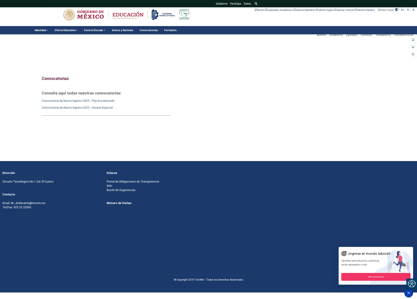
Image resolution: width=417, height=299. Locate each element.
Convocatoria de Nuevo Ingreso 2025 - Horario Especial (77, 107)
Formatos (170, 30)
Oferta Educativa (65, 30)
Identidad (40, 30)
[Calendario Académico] (279, 9)
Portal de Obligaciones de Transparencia (133, 181)
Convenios (366, 35)
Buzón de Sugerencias (121, 190)
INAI (109, 185)
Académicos (336, 35)
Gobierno (222, 3)
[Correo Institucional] (260, 9)
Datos (247, 3)
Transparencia (383, 35)
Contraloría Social (403, 35)
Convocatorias (149, 30)
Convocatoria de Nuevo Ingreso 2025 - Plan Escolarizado (78, 100)
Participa (235, 3)
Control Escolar (93, 30)
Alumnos (321, 35)
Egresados (352, 35)
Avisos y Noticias (122, 30)
